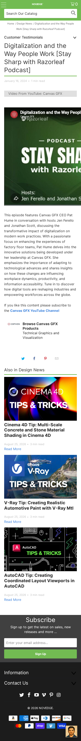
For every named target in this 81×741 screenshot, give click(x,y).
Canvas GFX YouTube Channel (34, 311)
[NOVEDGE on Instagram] (59, 695)
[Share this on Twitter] (23, 358)
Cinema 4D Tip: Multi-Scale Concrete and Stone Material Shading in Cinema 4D (34, 430)
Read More (12, 449)
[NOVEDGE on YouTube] (36, 695)
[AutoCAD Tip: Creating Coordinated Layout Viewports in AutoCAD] (40, 549)
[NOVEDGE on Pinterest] (51, 695)
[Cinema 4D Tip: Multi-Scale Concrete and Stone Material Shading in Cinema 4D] (40, 399)
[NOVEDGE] (37, 4)
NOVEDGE (46, 708)
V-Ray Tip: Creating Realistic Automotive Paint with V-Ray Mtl (39, 505)
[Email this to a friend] (56, 358)
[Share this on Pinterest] (45, 358)
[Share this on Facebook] (34, 358)
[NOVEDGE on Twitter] (22, 695)
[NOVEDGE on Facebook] (29, 695)
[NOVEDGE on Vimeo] (44, 695)
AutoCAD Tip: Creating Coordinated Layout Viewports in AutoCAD (39, 580)
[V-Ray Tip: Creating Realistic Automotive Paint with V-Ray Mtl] (40, 477)
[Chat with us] (71, 731)
